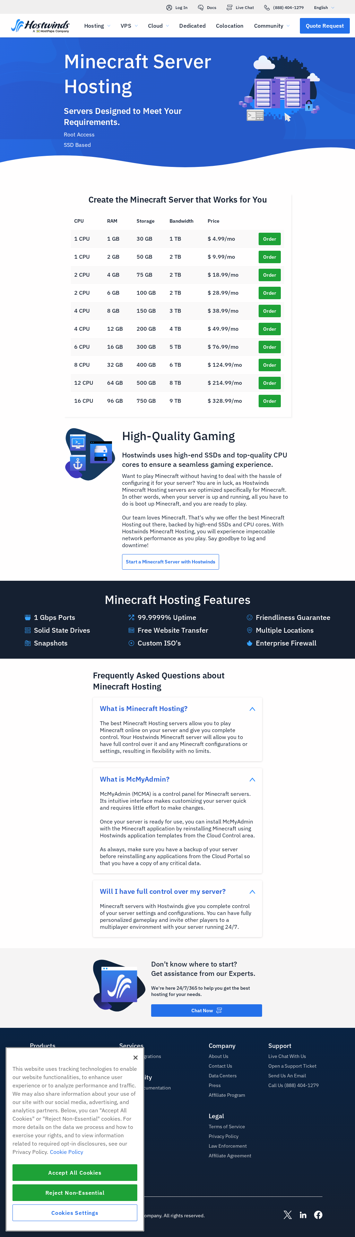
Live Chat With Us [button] (287, 1056)
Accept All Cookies (74, 1172)
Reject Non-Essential (75, 1192)
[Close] (135, 1057)
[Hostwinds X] (284, 1215)
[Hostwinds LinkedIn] (299, 1215)
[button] (325, 25)
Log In (181, 7)
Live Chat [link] (245, 7)
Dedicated (192, 25)
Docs (211, 7)
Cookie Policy (66, 1151)
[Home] (40, 26)
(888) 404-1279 (288, 7)
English (321, 7)
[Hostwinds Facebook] (314, 1215)
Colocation (230, 25)
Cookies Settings (74, 1212)
